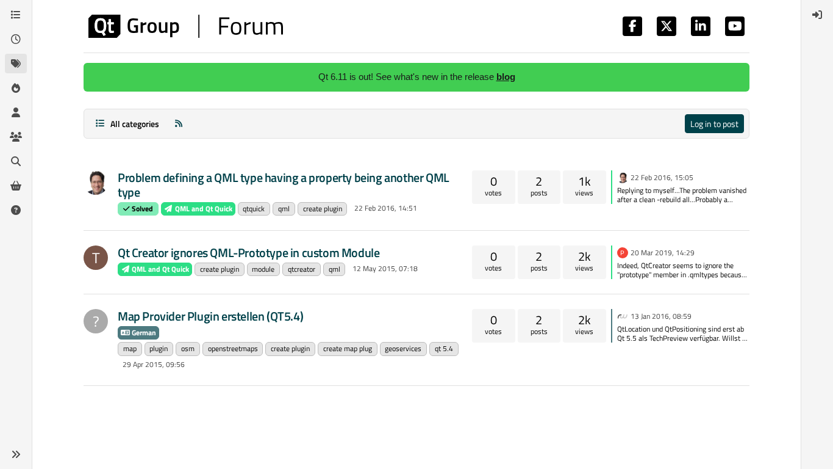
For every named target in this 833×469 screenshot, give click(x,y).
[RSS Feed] (179, 123)
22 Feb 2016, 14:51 (385, 208)
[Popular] (16, 88)
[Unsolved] (16, 210)
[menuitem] (817, 14)
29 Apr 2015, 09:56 (154, 364)
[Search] (16, 161)
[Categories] (16, 14)
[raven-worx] (622, 315)
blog (505, 76)
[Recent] (16, 39)
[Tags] (16, 63)
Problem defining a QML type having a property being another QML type (283, 185)
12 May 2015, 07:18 (385, 268)
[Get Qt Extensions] (16, 185)
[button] (16, 454)
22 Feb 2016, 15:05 (662, 177)
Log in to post (714, 123)
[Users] (16, 112)
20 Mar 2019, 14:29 (663, 252)
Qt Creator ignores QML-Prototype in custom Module (248, 252)
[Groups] (16, 137)
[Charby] (96, 182)
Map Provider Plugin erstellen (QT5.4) (210, 316)
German (143, 332)
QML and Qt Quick (202, 208)
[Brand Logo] (185, 26)
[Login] (817, 14)
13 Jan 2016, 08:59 (661, 316)
